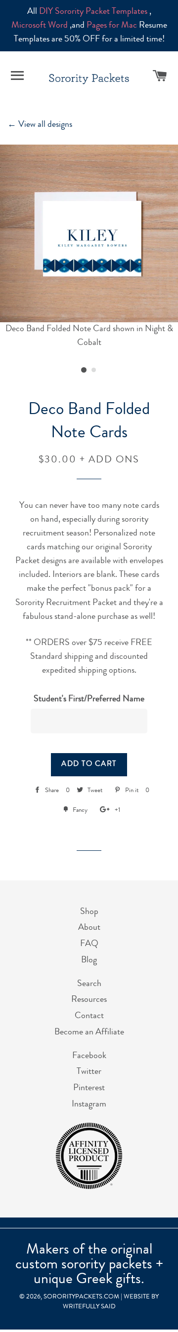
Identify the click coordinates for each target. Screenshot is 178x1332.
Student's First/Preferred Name (89, 699)
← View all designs (39, 124)
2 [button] (94, 370)
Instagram (89, 1104)
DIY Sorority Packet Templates (93, 11)
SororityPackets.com (81, 1297)
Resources (89, 999)
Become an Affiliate (89, 1032)
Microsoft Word (39, 25)
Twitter (89, 1071)
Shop (89, 912)
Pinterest (89, 1088)
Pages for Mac (112, 25)
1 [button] (84, 370)
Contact (89, 1016)
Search (89, 984)
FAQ (89, 944)
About (89, 927)
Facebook (89, 1056)
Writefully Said (89, 1307)
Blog (89, 960)
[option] (89, 247)
